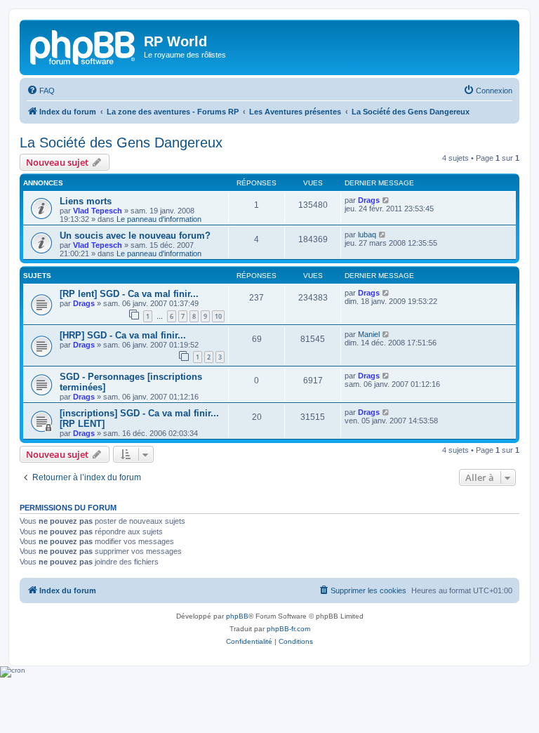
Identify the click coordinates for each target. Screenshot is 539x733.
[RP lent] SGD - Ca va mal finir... (129, 294)
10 (218, 316)
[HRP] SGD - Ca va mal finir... (123, 335)
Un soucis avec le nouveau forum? (135, 235)
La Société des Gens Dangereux (121, 142)
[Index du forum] (83, 45)
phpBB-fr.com (288, 629)
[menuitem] (41, 90)
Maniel (369, 334)
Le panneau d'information (159, 219)
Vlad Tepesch (97, 210)
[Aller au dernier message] (386, 200)
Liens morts (86, 201)
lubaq (367, 234)
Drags (369, 200)
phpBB (237, 616)
